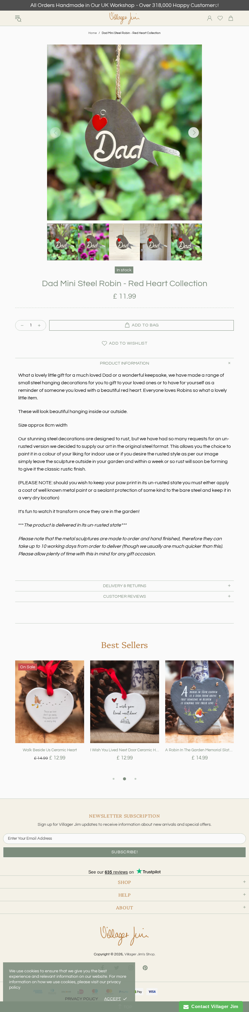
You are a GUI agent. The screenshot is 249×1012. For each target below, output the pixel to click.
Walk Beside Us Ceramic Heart (50, 750)
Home (92, 33)
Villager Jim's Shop (124, 18)
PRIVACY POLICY (81, 999)
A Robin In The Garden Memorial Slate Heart (199, 750)
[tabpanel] (49, 717)
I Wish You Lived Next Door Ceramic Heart (124, 750)
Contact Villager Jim (213, 1006)
